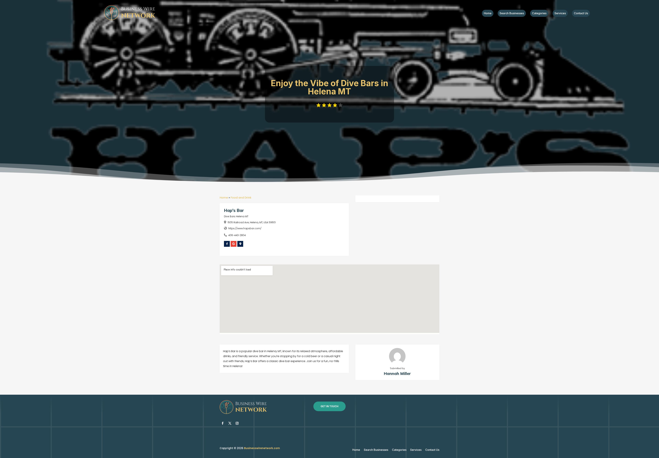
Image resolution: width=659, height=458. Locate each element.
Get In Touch (329, 406)
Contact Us (581, 13)
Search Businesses (512, 13)
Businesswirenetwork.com (262, 448)
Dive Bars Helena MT (236, 216)
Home (488, 13)
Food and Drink (241, 198)
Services (560, 13)
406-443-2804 (237, 235)
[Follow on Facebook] (223, 423)
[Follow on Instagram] (237, 423)
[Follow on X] (230, 423)
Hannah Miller (397, 373)
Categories (539, 13)
